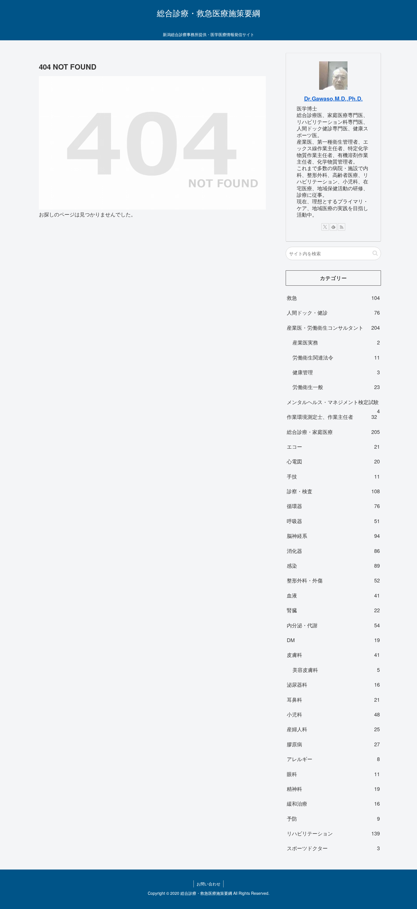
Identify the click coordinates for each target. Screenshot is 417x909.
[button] (375, 253)
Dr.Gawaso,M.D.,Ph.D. (333, 99)
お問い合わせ (208, 884)
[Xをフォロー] (325, 227)
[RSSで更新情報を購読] (341, 227)
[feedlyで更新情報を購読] (333, 227)
